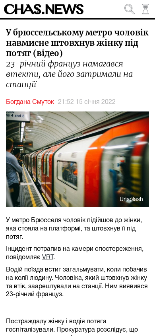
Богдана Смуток (30, 102)
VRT (47, 257)
